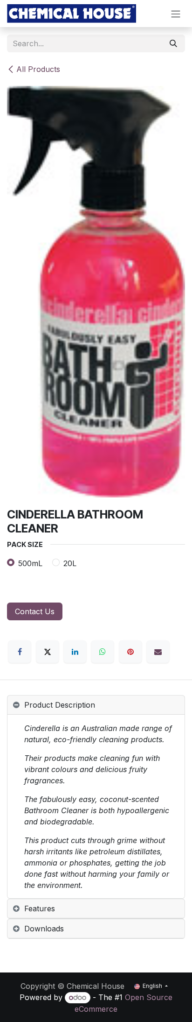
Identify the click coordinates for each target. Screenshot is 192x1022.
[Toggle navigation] (175, 13)
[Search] (173, 43)
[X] (47, 651)
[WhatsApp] (102, 651)
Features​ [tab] (39, 908)
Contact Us (35, 611)
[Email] (158, 651)
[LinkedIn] (75, 651)
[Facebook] (19, 651)
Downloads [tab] (44, 928)
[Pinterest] (130, 651)
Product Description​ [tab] (59, 705)
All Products (38, 69)
